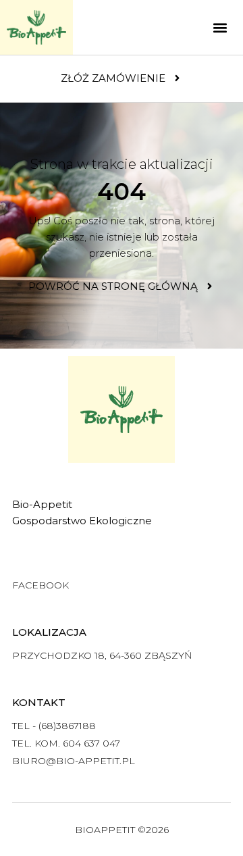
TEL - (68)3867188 (54, 726)
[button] (220, 27)
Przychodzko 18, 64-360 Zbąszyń (102, 655)
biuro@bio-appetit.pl (73, 761)
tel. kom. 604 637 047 (66, 743)
